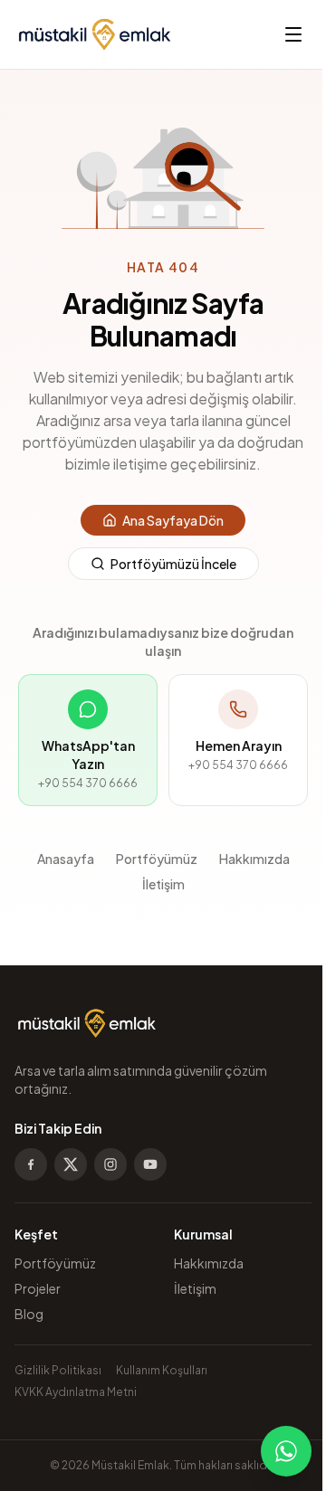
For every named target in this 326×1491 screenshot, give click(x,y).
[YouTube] (150, 1164)
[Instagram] (110, 1164)
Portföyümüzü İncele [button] (173, 564)
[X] (70, 1164)
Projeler (37, 1288)
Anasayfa (65, 858)
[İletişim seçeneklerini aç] (286, 1451)
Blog (28, 1314)
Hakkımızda (254, 858)
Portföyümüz (156, 858)
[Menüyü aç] (293, 34)
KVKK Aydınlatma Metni (75, 1392)
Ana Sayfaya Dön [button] (173, 520)
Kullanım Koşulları (161, 1370)
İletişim (163, 884)
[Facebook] (30, 1164)
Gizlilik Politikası (57, 1370)
